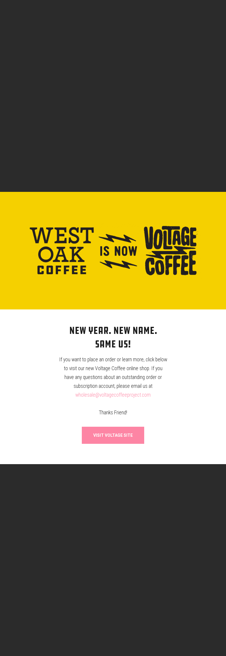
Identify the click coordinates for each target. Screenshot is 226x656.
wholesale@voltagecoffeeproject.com (113, 395)
